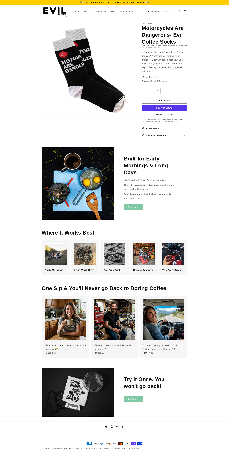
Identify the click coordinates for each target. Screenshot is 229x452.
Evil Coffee (52, 448)
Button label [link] (133, 207)
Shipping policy (119, 448)
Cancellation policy (135, 448)
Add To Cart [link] (133, 399)
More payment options (164, 114)
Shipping (145, 81)
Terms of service (105, 448)
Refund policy (78, 448)
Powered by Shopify (63, 448)
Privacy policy (91, 448)
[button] (77, 11)
